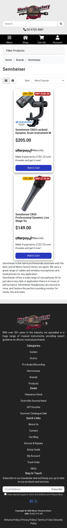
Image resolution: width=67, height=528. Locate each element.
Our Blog (33, 437)
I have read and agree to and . (35, 495)
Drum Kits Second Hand (33, 400)
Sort (27, 80)
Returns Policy (12, 519)
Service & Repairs (33, 443)
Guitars (33, 352)
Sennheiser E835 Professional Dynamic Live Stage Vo (32, 218)
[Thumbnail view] (6, 81)
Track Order (33, 462)
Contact (33, 430)
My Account (33, 456)
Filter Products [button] (15, 50)
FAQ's (34, 468)
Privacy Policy (56, 495)
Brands (33, 377)
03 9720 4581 (35, 29)
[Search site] (61, 24)
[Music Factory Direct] (33, 12)
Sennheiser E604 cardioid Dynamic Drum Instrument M (33, 131)
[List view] (12, 81)
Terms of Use (45, 519)
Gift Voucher (33, 407)
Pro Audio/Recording (33, 364)
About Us (33, 424)
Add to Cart (33, 167)
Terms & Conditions (37, 495)
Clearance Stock (33, 394)
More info (38, 150)
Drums (33, 358)
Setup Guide (33, 449)
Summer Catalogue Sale (33, 413)
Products (33, 383)
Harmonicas (33, 371)
